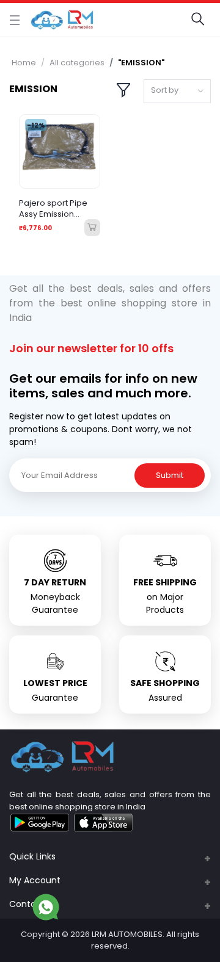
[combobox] (177, 91)
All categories (77, 62)
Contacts (29, 904)
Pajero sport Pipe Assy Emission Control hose (53, 209)
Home (24, 62)
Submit (169, 475)
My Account (35, 880)
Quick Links (32, 856)
